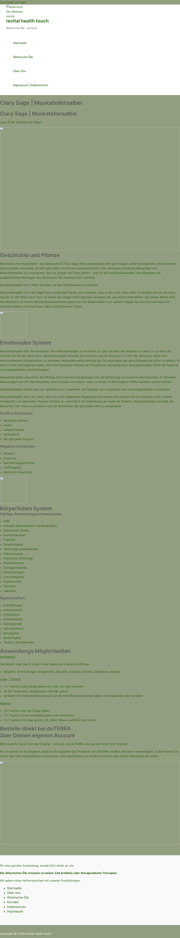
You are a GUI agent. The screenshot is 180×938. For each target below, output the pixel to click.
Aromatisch (7, 656)
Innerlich (5, 703)
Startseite (19, 43)
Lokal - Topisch (10, 679)
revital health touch (27, 21)
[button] (90, 656)
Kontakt (13, 902)
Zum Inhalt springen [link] (13, 2)
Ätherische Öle (23, 57)
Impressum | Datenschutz (30, 85)
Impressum (15, 911)
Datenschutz (16, 907)
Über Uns (19, 71)
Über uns (13, 893)
